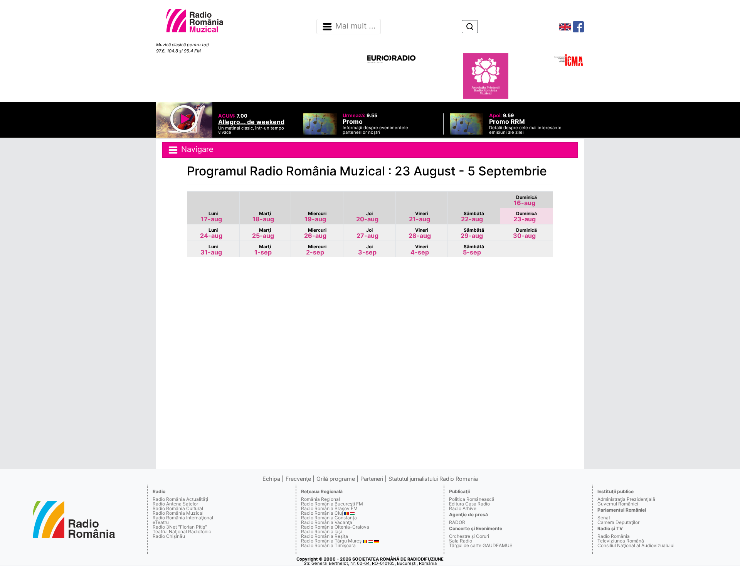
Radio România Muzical (178, 513)
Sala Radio (460, 541)
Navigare (196, 149)
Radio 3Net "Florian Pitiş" (180, 527)
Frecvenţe (298, 478)
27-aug (367, 233)
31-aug (211, 250)
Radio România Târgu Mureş (331, 541)
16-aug (525, 200)
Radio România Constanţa (329, 518)
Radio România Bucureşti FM (332, 504)
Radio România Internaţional (183, 518)
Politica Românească (471, 499)
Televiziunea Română (620, 541)
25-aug (263, 233)
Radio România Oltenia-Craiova (335, 527)
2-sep (316, 250)
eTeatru (161, 522)
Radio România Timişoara (328, 545)
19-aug (315, 217)
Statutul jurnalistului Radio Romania (433, 478)
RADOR (457, 522)
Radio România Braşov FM (329, 508)
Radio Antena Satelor (175, 504)
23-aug (525, 217)
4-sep (419, 250)
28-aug (420, 233)
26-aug (315, 233)
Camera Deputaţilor (618, 522)
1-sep (263, 250)
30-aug (525, 233)
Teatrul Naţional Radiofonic (182, 531)
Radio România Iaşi (321, 531)
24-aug (211, 233)
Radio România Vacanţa (326, 522)
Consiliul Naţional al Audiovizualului (635, 545)
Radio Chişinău (169, 536)
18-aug (263, 217)
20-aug (367, 217)
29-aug (472, 233)
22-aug (472, 217)
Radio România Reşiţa (324, 536)
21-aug (419, 217)
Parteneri (371, 478)
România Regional (320, 499)
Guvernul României (617, 504)
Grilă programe (335, 478)
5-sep (473, 250)
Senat (603, 518)
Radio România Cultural (178, 508)
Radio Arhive (462, 508)
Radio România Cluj (322, 513)
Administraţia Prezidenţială (626, 499)
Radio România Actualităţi (180, 499)
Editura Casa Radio (469, 504)
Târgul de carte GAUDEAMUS (481, 545)
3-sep (367, 250)
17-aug (211, 217)
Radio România (613, 536)
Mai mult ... (355, 26)
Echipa (271, 478)
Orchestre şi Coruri (469, 536)
